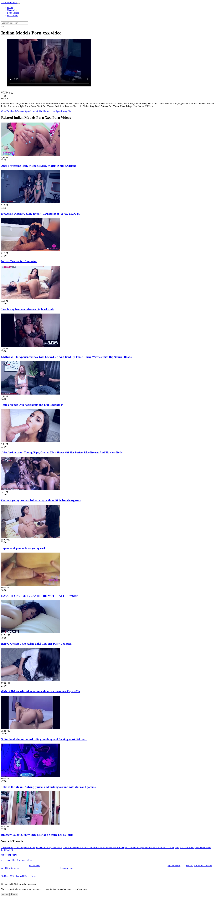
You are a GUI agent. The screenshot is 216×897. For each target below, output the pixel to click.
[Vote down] (5, 91)
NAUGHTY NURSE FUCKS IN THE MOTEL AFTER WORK (39, 595)
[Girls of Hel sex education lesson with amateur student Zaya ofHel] (30, 680)
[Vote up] (2, 91)
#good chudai (31, 111)
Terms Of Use (22, 876)
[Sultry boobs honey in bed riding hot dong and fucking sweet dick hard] (30, 728)
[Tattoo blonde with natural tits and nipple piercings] (30, 393)
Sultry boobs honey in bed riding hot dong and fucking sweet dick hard (44, 739)
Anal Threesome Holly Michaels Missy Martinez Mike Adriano (38, 165)
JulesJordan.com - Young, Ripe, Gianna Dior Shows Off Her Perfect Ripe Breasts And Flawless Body (62, 452)
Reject (14, 894)
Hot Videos (12, 15)
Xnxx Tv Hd (168, 847)
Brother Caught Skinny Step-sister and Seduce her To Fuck (37, 834)
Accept (5, 894)
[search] (2, 26)
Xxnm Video (118, 847)
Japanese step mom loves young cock (23, 548)
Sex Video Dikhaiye (134, 847)
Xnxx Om (19, 847)
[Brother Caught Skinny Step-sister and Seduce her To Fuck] (30, 823)
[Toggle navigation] (18, 3)
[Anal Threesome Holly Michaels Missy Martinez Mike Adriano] (30, 155)
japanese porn (174, 865)
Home (10, 7)
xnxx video (27, 860)
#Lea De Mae (7, 111)
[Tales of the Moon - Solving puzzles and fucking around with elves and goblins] (30, 776)
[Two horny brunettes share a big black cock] (30, 298)
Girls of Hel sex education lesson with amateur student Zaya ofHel (40, 691)
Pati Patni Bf (7, 850)
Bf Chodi (81, 847)
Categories (12, 10)
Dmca (33, 876)
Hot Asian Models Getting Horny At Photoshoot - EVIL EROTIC (40, 213)
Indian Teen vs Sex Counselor (19, 261)
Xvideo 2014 (42, 847)
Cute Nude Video (203, 847)
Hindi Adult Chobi (153, 847)
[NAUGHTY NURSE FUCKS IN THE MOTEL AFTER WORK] (30, 585)
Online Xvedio (70, 847)
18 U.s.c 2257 (7, 876)
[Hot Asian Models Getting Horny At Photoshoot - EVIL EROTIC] (30, 202)
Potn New (107, 847)
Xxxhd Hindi (7, 847)
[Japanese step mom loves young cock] (30, 537)
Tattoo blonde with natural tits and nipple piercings (32, 404)
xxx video (5, 860)
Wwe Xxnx (29, 847)
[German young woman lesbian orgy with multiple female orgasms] (30, 489)
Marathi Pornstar (94, 847)
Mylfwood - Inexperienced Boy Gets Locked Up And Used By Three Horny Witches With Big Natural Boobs (66, 356)
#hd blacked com (47, 111)
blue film (16, 860)
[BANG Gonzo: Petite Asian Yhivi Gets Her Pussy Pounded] (30, 632)
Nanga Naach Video (184, 847)
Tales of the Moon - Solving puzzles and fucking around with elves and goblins (48, 786)
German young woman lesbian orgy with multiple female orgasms (41, 500)
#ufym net (19, 111)
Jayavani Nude (55, 847)
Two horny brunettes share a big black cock (27, 309)
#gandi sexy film (63, 111)
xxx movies (34, 865)
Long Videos (13, 12)
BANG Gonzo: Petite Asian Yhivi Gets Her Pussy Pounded (36, 643)
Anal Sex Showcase (10, 868)
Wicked (189, 865)
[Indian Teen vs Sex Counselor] (30, 250)
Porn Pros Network (203, 865)
